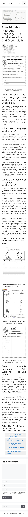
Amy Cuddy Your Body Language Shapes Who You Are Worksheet (15, 439)
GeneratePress (14, 515)
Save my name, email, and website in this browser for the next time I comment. (14, 492)
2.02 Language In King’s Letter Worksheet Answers (15, 435)
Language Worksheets (11, 3)
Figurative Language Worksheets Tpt (15, 448)
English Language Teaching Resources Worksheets (14, 443)
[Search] (23, 506)
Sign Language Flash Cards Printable (14, 452)
